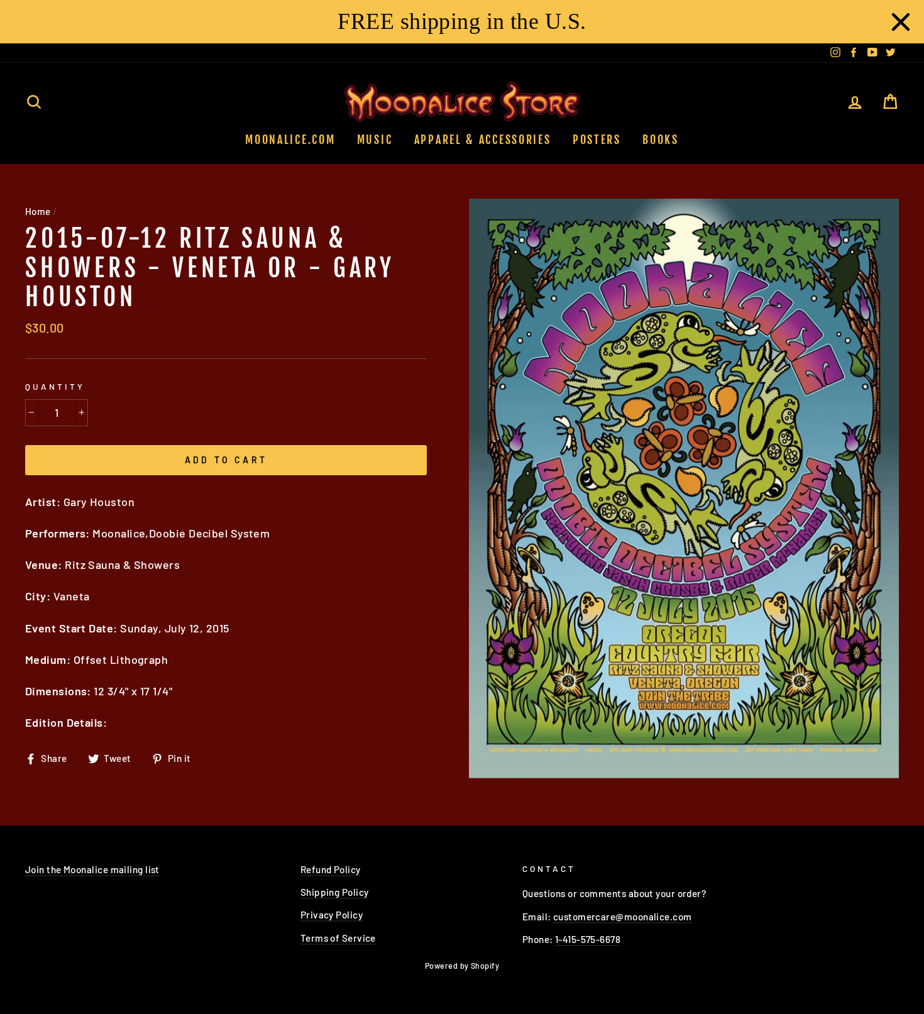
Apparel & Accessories (482, 139)
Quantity (55, 386)
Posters (597, 139)
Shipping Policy (334, 892)
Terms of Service (338, 938)
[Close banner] (901, 22)
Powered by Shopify (462, 966)
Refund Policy (330, 869)
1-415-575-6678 (587, 939)
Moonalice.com (290, 139)
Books (660, 139)
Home (38, 211)
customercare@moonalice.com (622, 916)
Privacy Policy (331, 914)
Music (375, 139)
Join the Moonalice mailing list (92, 869)
